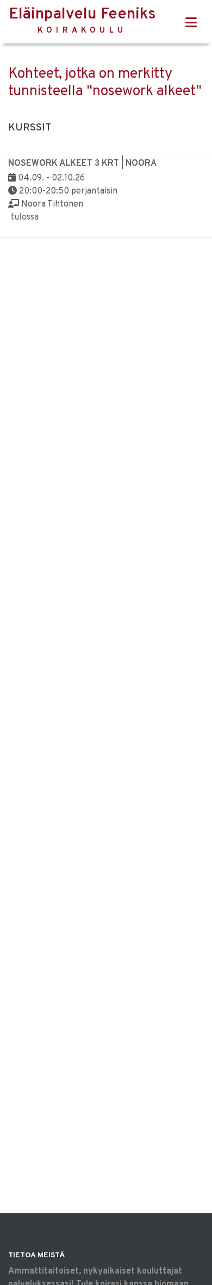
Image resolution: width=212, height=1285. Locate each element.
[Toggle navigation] (191, 23)
